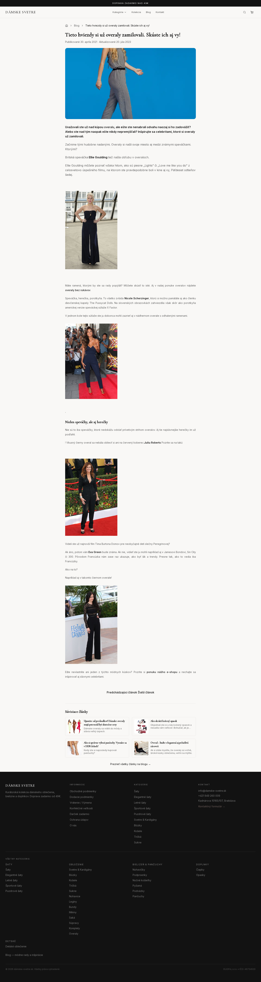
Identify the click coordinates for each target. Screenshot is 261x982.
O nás (73, 825)
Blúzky (138, 825)
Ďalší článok (146, 692)
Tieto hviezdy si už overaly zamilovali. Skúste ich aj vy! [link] (117, 25)
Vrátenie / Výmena (81, 802)
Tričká (137, 836)
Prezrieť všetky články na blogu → (130, 764)
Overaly (73, 933)
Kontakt (160, 12)
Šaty (136, 791)
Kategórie (118, 12)
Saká (72, 917)
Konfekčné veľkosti (81, 808)
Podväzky (139, 890)
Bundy (73, 906)
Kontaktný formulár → (211, 806)
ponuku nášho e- (158, 672)
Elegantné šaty (142, 796)
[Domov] (66, 25)
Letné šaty (140, 802)
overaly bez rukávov (77, 290)
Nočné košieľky (142, 880)
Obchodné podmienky (83, 791)
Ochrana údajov (79, 819)
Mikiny (73, 912)
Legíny (73, 901)
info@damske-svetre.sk (212, 790)
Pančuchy (138, 896)
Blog (148, 12)
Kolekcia (136, 12)
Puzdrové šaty (142, 813)
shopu (174, 672)
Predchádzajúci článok (122, 692)
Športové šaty (142, 808)
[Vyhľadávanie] (244, 12)
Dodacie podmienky (82, 796)
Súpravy (74, 922)
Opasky (200, 874)
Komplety (74, 928)
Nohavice (74, 896)
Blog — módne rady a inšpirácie (24, 954)
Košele (138, 831)
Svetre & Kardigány (145, 819)
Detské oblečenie (16, 946)
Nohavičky (139, 869)
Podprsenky (140, 874)
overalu (109, 127)
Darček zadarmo (79, 813)
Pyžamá (137, 885)
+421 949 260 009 (209, 795)
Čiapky (200, 869)
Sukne (138, 842)
